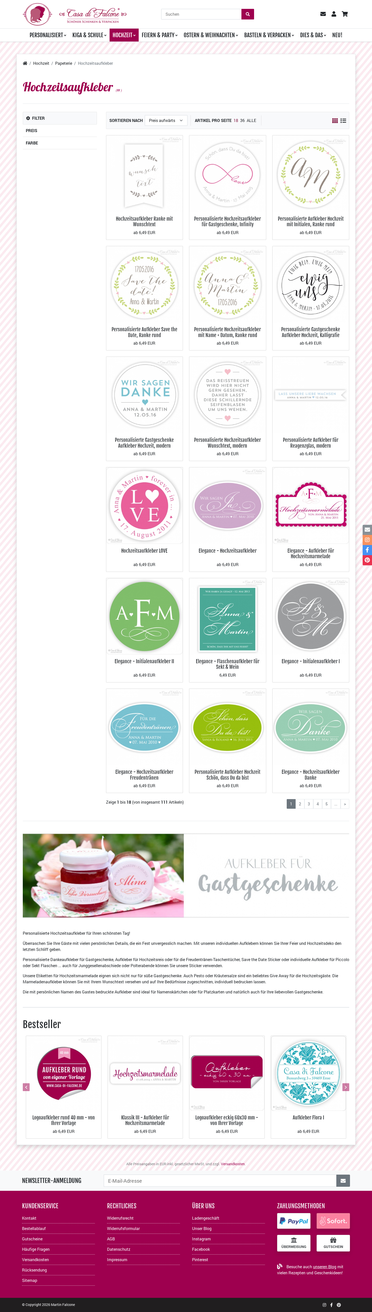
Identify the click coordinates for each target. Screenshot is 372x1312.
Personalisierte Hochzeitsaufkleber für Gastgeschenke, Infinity (227, 221)
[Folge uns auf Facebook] (331, 1304)
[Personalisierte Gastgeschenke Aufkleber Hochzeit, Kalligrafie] (311, 283)
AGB (111, 1238)
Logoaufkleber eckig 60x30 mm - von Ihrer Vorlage (226, 1120)
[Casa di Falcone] (74, 13)
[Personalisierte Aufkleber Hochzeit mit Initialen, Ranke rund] (311, 173)
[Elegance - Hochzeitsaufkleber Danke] (311, 726)
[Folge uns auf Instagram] (324, 1304)
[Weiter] (345, 1087)
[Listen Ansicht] (343, 121)
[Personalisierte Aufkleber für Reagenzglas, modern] (311, 394)
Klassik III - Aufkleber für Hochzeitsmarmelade (145, 1120)
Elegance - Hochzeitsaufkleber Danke (311, 774)
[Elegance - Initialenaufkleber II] (144, 615)
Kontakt (29, 1218)
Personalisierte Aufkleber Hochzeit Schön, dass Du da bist (227, 774)
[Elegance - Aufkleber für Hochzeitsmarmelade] (311, 505)
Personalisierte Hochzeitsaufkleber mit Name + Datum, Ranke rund (227, 332)
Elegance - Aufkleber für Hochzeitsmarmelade (310, 553)
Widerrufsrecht (120, 1218)
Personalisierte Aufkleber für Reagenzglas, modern (310, 442)
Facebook (201, 1249)
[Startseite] (25, 63)
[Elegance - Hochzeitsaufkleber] (227, 505)
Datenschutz (118, 1249)
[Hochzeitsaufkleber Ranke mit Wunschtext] (144, 173)
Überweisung (293, 1246)
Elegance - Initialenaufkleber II (144, 661)
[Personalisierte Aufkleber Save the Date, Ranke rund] (144, 283)
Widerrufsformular (123, 1228)
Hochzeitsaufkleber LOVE (144, 551)
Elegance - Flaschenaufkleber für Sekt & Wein (227, 664)
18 (236, 120)
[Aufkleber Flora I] (308, 1072)
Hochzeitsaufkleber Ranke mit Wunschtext (144, 221)
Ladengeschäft (205, 1218)
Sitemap (29, 1280)
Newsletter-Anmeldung (51, 1181)
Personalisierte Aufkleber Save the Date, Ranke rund (144, 332)
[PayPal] (293, 1220)
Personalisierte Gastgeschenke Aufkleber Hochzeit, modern (144, 442)
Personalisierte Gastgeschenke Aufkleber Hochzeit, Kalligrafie (310, 332)
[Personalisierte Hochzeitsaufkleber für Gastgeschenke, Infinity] (227, 173)
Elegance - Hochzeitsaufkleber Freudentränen (144, 774)
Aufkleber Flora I (308, 1117)
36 (242, 120)
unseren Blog (324, 1266)
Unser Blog (202, 1228)
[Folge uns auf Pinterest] (339, 1304)
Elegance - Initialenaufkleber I (311, 661)
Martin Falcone (63, 1304)
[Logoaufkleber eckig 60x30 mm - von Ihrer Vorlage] (226, 1072)
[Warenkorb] (344, 14)
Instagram (201, 1238)
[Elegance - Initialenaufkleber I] (311, 615)
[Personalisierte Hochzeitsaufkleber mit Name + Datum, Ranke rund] (227, 283)
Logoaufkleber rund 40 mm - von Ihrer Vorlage (63, 1120)
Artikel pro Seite (213, 120)
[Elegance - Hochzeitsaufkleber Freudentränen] (144, 726)
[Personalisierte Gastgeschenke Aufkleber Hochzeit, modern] (144, 394)
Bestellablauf (34, 1228)
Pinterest (200, 1259)
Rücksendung (34, 1270)
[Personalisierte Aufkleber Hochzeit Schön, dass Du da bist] (227, 726)
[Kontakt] (367, 530)
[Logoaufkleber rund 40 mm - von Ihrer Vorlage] (63, 1072)
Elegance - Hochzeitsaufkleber (228, 551)
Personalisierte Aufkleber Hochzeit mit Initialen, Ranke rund (311, 221)
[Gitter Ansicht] (335, 121)
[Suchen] (247, 14)
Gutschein (333, 1246)
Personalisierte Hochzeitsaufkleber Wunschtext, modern (227, 442)
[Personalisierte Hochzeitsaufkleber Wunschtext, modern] (227, 394)
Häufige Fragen (36, 1249)
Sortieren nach (126, 120)
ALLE (251, 120)
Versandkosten (233, 1163)
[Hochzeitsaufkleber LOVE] (144, 505)
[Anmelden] (343, 1181)
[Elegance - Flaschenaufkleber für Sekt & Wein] (227, 615)
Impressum (117, 1259)
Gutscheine (32, 1238)
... (335, 803)
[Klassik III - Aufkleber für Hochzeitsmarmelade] (145, 1072)
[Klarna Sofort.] (333, 1220)
